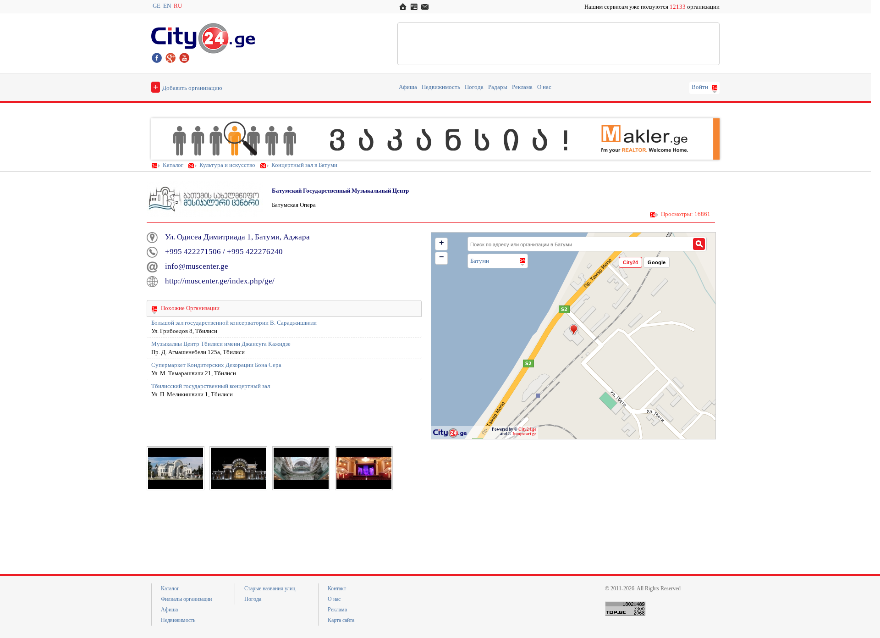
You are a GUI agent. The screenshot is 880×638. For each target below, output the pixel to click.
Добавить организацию (187, 87)
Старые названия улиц (269, 588)
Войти (700, 87)
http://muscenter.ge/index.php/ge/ (220, 281)
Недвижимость (441, 87)
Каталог (173, 165)
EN (167, 6)
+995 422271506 (193, 251)
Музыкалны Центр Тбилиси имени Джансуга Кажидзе (221, 344)
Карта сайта (341, 620)
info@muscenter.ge (196, 266)
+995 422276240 (255, 251)
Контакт (337, 588)
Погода (474, 87)
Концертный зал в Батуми (304, 165)
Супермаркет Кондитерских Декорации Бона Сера (216, 365)
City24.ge (527, 429)
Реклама (522, 87)
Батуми (479, 260)
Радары (497, 87)
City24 (630, 262)
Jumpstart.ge (524, 434)
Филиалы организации (186, 599)
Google (657, 262)
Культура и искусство (227, 165)
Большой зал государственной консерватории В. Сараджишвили (234, 323)
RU (178, 6)
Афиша (408, 87)
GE (156, 6)
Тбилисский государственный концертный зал (210, 386)
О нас (544, 87)
